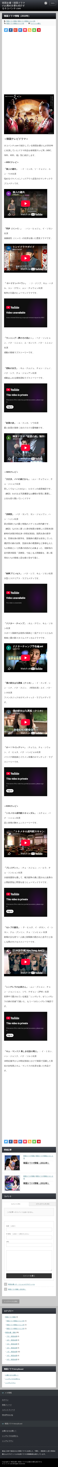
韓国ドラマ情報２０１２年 (15, 1328)
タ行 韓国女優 (11, 1348)
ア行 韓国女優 (11, 1336)
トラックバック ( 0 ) (42, 1204)
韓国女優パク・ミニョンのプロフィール (21, 1284)
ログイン (5, 1400)
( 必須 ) (10, 1226)
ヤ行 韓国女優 (11, 1359)
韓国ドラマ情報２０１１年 (15, 1325)
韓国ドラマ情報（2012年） (36, 1183)
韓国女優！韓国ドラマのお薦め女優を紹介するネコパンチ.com (13, 6)
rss (45, 3)
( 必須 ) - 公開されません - (18, 1234)
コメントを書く (36, 23)
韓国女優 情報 (10, 1332)
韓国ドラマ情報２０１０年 (26, 21)
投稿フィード (7, 1405)
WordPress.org (7, 1415)
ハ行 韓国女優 (11, 1351)
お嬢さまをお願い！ (12, 1375)
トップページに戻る (10, 1301)
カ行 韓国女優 (11, 1340)
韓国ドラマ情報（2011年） (36, 1163)
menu (52, 3)
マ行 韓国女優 (11, 1355)
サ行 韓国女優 (11, 1344)
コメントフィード (8, 1410)
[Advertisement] (29, 62)
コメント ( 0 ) (15, 1204)
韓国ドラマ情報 (11, 21)
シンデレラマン (10, 1383)
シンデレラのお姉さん (12, 1379)
